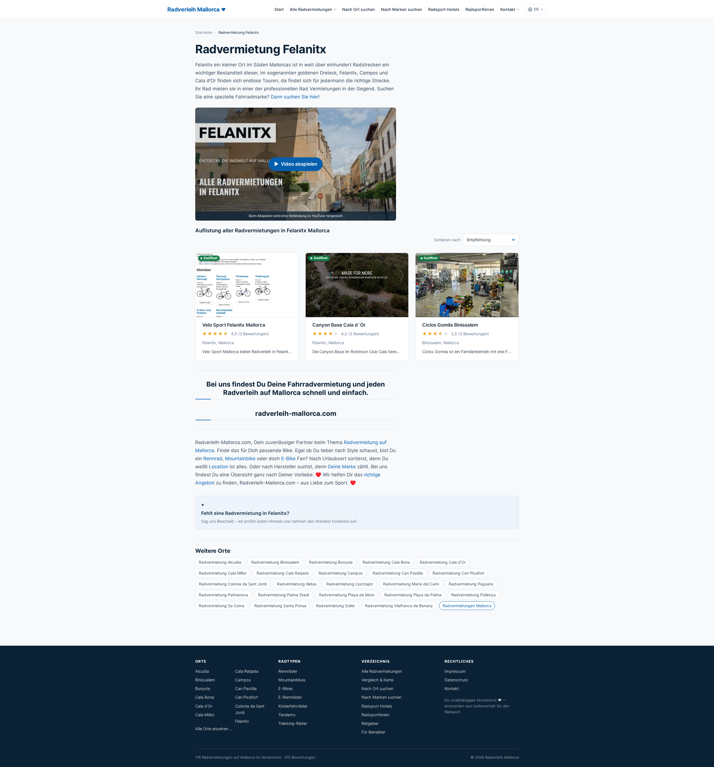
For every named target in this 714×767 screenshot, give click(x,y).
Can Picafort (246, 697)
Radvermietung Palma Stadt (283, 594)
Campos (243, 679)
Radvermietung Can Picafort (458, 573)
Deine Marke (342, 466)
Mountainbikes (292, 679)
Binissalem (205, 679)
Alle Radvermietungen (311, 9)
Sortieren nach (447, 239)
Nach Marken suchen (401, 9)
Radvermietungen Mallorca (467, 605)
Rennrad (212, 458)
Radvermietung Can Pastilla (398, 573)
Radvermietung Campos (341, 573)
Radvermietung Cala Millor (223, 573)
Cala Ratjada (246, 671)
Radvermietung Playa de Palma (413, 594)
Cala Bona (204, 697)
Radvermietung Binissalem (275, 562)
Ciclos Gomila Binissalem (450, 325)
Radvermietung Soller (335, 605)
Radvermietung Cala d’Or (443, 562)
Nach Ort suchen (358, 9)
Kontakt (507, 9)
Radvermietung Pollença (473, 594)
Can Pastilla (246, 688)
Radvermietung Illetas (297, 584)
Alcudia (202, 671)
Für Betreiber (373, 732)
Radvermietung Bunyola (331, 562)
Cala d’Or (203, 706)
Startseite (203, 32)
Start (280, 11)
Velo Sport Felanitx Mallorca (233, 325)
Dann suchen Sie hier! (295, 97)
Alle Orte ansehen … (214, 728)
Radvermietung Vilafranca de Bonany (399, 605)
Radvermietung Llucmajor (349, 584)
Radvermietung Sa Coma (221, 605)
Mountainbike (240, 458)
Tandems (287, 714)
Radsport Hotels (443, 9)
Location (218, 466)
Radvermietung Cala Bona (386, 562)
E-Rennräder (290, 697)
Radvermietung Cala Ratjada (283, 573)
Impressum (455, 671)
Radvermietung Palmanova (223, 594)
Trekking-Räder (292, 723)
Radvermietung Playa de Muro (346, 594)
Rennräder (287, 671)
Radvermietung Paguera (471, 584)
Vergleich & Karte (377, 679)
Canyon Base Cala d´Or (339, 325)
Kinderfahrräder (292, 706)
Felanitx (242, 721)
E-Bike (288, 458)
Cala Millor (204, 714)
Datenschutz (456, 679)
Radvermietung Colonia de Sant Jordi (233, 584)
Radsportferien (479, 9)
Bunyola (202, 688)
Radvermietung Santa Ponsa (280, 605)
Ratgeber (369, 723)
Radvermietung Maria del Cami (411, 584)
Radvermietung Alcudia (220, 562)
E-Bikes (285, 688)
